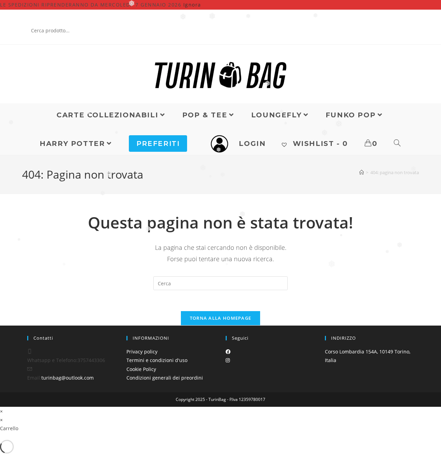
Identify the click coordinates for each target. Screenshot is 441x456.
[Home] (361, 172)
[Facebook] (228, 351)
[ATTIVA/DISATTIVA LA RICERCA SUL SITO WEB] (397, 143)
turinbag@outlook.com (67, 377)
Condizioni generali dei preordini (164, 377)
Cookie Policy (141, 369)
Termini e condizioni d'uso (156, 360)
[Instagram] (228, 360)
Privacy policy (141, 351)
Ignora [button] (192, 4)
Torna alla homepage (221, 318)
